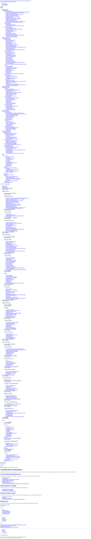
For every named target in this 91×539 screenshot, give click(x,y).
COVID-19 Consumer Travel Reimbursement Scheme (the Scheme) (16, 64)
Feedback (3, 518)
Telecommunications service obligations (8, 480)
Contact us (5, 175)
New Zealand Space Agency (8, 119)
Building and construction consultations (12, 15)
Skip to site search (16, 0)
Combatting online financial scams (11, 54)
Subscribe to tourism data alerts (10, 109)
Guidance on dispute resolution (10, 134)
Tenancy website (8, 26)
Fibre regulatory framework (6, 477)
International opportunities (10, 116)
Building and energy (5, 510)
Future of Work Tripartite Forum (11, 45)
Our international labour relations (11, 42)
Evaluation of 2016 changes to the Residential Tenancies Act (15, 25)
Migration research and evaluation (11, 93)
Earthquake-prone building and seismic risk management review (15, 21)
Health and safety (8, 41)
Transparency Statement (9, 170)
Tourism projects (8, 101)
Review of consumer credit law (10, 56)
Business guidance (9, 53)
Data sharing (8, 168)
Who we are (6, 155)
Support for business (9, 65)
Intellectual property (9, 71)
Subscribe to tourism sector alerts (11, 103)
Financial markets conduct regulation (11, 67)
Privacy (3, 531)
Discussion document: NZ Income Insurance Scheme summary (15, 49)
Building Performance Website (10, 19)
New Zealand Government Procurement (10, 143)
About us (7, 120)
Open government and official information (10, 167)
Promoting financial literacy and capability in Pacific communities (16, 81)
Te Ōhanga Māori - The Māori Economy (12, 83)
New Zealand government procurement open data (13, 144)
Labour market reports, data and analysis (12, 44)
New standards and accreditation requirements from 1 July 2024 (15, 149)
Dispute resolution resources (10, 137)
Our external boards (9, 161)
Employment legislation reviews (11, 40)
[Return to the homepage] (8, 1)
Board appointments (9, 163)
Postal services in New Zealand (10, 129)
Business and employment (6, 511)
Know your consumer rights (10, 52)
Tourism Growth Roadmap (10, 98)
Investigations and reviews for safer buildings (13, 16)
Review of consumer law (10, 57)
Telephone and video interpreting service (12, 147)
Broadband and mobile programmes (7, 489)
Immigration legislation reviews (10, 95)
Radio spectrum (8, 130)
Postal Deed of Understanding (6, 498)
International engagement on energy (11, 34)
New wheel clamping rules (10, 63)
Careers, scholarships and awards (11, 123)
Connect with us (8, 125)
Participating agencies (9, 150)
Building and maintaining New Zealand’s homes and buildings (15, 12)
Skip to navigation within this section (25, 0)
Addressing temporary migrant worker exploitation (13, 92)
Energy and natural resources (8, 27)
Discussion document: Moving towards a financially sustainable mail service (13, 499)
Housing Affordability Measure (10, 24)
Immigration (6, 88)
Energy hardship (8, 32)
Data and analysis (5, 4)
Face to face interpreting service (11, 148)
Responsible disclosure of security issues (12, 180)
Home (1, 466)
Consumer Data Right (9, 66)
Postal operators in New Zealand (7, 496)
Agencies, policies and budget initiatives (12, 114)
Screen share (8, 179)
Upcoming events (6, 181)
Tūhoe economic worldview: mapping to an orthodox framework (15, 84)
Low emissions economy (10, 31)
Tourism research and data (8, 104)
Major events (8, 79)
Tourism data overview (9, 105)
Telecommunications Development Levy (8, 482)
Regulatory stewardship (7, 139)
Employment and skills (7, 39)
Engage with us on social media (9, 174)
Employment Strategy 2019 (10, 48)
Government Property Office (8, 145)
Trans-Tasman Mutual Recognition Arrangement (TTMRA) (15, 73)
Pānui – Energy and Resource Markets (12, 36)
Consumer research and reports (10, 55)
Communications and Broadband (9, 126)
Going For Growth (9, 75)
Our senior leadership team (10, 156)
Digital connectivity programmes (11, 128)
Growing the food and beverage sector (12, 77)
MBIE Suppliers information (8, 182)
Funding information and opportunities (12, 115)
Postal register (4, 497)
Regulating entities (9, 69)
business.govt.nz (8, 72)
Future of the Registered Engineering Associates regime (14, 22)
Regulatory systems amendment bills (11, 142)
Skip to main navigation (10, 0)
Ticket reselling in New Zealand (11, 61)
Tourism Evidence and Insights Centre (11, 106)
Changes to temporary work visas (11, 90)
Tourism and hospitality (7, 96)
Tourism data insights (9, 107)
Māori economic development (10, 80)
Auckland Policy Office (7, 132)
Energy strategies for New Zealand (11, 30)
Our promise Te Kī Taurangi (10, 158)
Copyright (3, 529)
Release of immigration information (11, 94)
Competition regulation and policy (11, 68)
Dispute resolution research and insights (12, 138)
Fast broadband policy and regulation (7, 490)
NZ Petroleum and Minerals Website (11, 35)
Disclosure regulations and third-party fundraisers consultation (15, 62)
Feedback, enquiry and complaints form (12, 176)
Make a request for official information (12, 171)
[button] (45, 505)
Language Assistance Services (8, 146)
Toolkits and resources (9, 151)
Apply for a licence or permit (10, 122)
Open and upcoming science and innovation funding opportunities (16, 113)
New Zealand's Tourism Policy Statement (12, 97)
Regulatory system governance (10, 141)
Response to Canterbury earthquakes (11, 13)
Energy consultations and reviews (11, 28)
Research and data (9, 118)
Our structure (8, 157)
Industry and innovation (9, 124)
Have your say (4, 3)
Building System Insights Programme (11, 20)
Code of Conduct (8, 164)
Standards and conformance (10, 70)
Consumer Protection (7, 51)
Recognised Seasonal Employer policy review (13, 89)
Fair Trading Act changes (10, 60)
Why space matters (9, 121)
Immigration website (9, 91)
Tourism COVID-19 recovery (10, 102)
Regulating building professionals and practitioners (13, 18)
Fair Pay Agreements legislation (11, 47)
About (3, 509)
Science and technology (4, 467)
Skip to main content (3, 0)
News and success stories (10, 117)
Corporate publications (9, 159)
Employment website (9, 43)
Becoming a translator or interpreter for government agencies (15, 153)
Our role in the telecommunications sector (12, 127)
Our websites (6, 173)
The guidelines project (9, 152)
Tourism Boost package (9, 100)
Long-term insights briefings (10, 78)
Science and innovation (7, 112)
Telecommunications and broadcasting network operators (10, 479)
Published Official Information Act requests (12, 169)
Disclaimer (3, 530)
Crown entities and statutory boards (11, 162)
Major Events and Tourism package (11, 99)
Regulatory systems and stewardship (11, 140)
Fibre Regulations (5, 478)
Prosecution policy (9, 165)
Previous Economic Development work (12, 85)
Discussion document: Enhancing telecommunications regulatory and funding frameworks (15, 483)
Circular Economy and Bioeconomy (11, 76)
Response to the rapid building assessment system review (14, 14)
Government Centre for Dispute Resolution (10, 133)
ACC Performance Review (10, 50)
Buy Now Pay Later (9, 58)
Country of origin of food (10, 59)
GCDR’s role (8, 136)
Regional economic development (11, 82)
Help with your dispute (9, 135)
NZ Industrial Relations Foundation (11, 46)
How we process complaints (10, 177)
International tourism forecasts (10, 108)
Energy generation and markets (10, 33)
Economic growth (7, 74)
